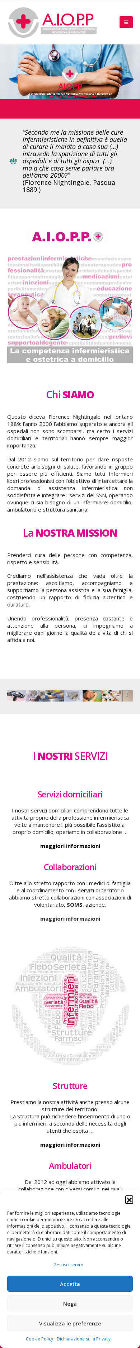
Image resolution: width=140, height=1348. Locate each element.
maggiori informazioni (70, 845)
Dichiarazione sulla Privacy (84, 1339)
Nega (70, 1303)
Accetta (70, 1283)
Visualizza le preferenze (70, 1323)
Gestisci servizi (68, 1265)
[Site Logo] (52, 22)
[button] (129, 1199)
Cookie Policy (39, 1339)
